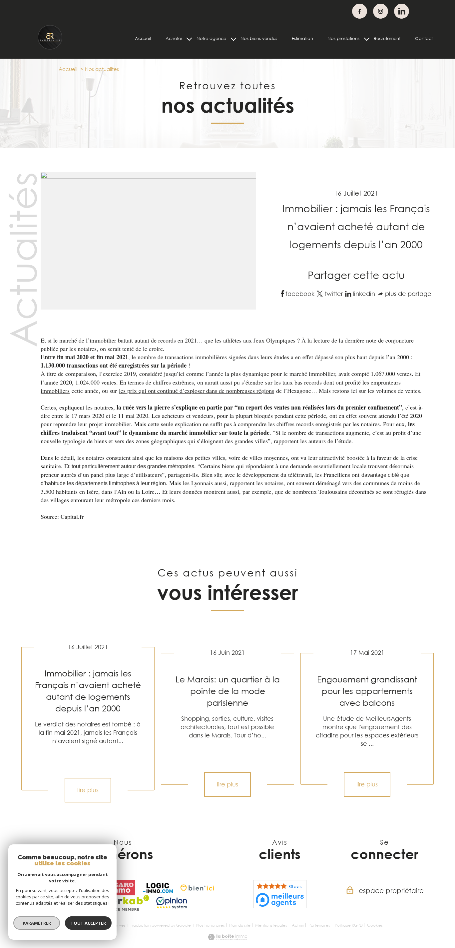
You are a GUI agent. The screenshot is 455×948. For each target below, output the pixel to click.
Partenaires (319, 925)
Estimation (302, 38)
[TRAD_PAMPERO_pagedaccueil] (50, 48)
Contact (424, 38)
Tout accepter (88, 923)
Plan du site (239, 925)
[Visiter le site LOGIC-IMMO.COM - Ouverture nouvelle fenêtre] (158, 887)
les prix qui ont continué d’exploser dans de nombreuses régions (196, 391)
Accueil (143, 38)
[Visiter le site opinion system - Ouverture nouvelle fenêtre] (171, 903)
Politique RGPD (349, 925)
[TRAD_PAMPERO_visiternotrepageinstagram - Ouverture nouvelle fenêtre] (380, 11)
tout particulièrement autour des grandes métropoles (133, 466)
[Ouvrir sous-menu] (189, 38)
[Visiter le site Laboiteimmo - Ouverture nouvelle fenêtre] (227, 937)
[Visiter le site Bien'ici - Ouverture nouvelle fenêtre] (197, 887)
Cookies (375, 925)
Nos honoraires (210, 925)
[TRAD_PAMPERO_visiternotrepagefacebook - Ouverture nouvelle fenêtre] (359, 11)
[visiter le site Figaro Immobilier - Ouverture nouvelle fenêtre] (120, 887)
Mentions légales (271, 925)
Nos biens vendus (258, 38)
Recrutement (387, 38)
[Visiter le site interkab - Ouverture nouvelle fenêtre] (122, 903)
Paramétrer (37, 923)
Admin (298, 925)
